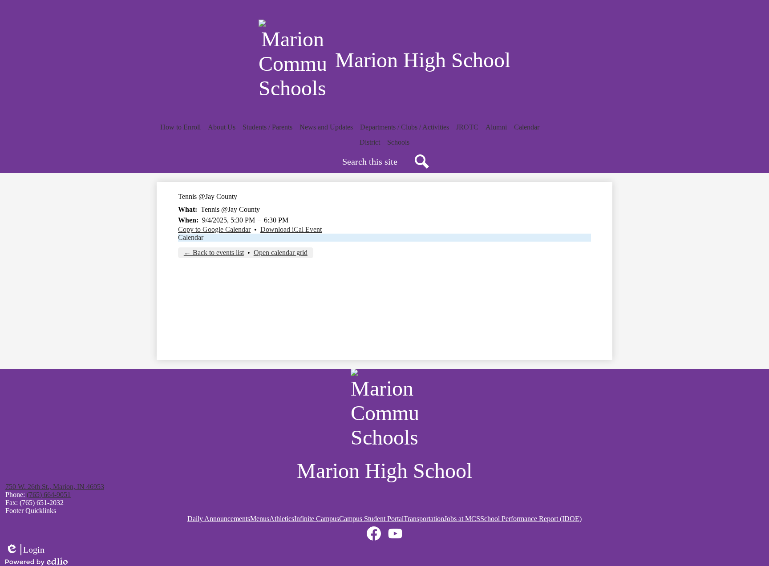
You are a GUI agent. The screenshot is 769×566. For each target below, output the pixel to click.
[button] (180, 127)
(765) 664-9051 (49, 494)
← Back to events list (214, 252)
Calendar (190, 237)
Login (25, 550)
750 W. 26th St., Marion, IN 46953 (54, 486)
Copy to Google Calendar (214, 229)
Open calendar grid (281, 252)
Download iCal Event (291, 229)
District (370, 142)
